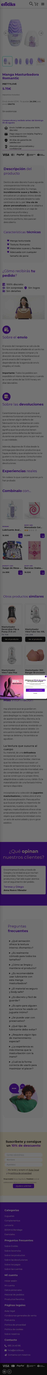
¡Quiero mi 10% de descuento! (35, 690)
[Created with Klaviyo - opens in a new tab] (23, 699)
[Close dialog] (46, 676)
